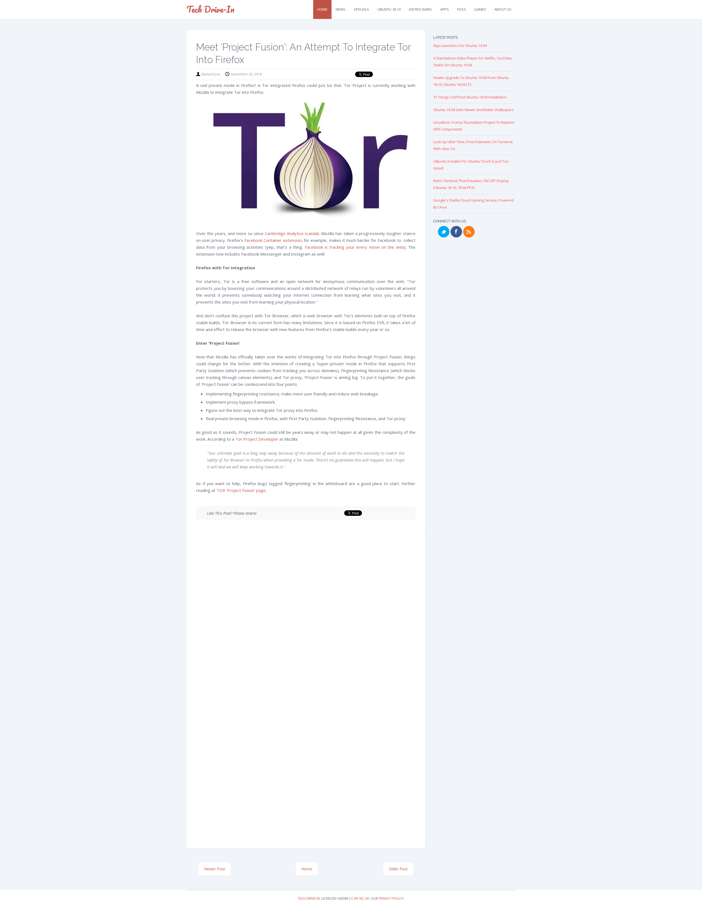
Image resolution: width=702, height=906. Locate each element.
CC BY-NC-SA (359, 898)
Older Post (398, 868)
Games (480, 9)
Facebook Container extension (273, 240)
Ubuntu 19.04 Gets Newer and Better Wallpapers (473, 109)
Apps (444, 9)
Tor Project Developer (256, 439)
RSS (469, 231)
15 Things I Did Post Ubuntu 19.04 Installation (470, 97)
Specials (361, 9)
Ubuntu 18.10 (389, 9)
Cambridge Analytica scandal (292, 233)
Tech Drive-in (210, 9)
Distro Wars (420, 9)
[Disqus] (305, 617)
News (341, 9)
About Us (502, 9)
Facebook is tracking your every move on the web (354, 247)
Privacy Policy (391, 898)
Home (322, 9)
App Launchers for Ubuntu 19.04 (460, 45)
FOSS (461, 9)
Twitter (443, 231)
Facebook (456, 231)
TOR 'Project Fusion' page (241, 490)
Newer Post (214, 868)
